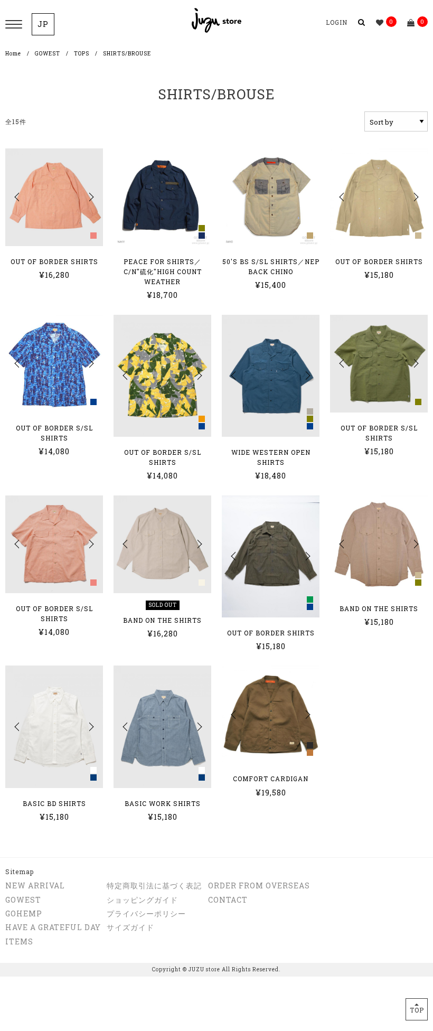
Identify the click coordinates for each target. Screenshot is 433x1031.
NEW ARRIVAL (35, 885)
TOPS (81, 53)
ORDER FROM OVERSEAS (259, 885)
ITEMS (19, 941)
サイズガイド (130, 927)
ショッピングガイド (142, 900)
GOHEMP (23, 913)
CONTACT (228, 900)
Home (13, 53)
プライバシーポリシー (146, 913)
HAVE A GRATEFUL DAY (53, 927)
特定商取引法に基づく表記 (154, 885)
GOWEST (47, 53)
